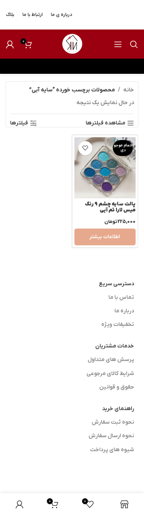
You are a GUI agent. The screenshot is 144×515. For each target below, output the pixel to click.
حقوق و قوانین (116, 387)
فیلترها (19, 123)
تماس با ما (121, 297)
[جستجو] (134, 44)
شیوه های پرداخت (112, 450)
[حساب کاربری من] (10, 44)
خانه (128, 90)
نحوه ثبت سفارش (113, 422)
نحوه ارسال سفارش (111, 436)
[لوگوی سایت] (72, 43)
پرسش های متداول (111, 359)
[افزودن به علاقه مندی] (85, 148)
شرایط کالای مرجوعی (110, 373)
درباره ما (124, 311)
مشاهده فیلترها (105, 123)
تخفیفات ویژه (117, 324)
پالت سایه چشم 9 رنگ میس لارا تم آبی (110, 207)
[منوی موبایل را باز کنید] (118, 44)
